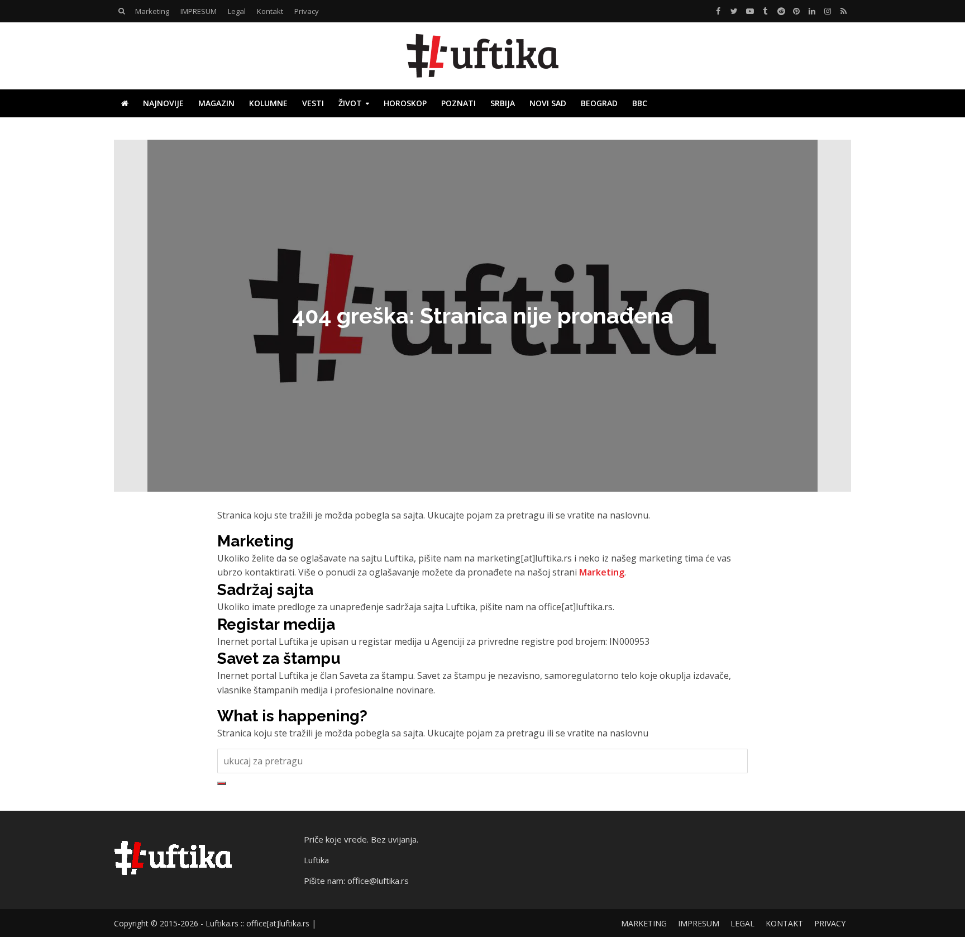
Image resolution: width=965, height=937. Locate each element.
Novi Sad (547, 103)
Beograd (599, 103)
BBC (639, 103)
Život (350, 103)
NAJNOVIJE (163, 103)
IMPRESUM (198, 11)
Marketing (152, 11)
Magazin (216, 103)
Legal (237, 11)
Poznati (458, 103)
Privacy (306, 11)
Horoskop (405, 103)
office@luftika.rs (378, 880)
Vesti (313, 103)
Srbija (502, 103)
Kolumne (268, 103)
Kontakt (270, 11)
